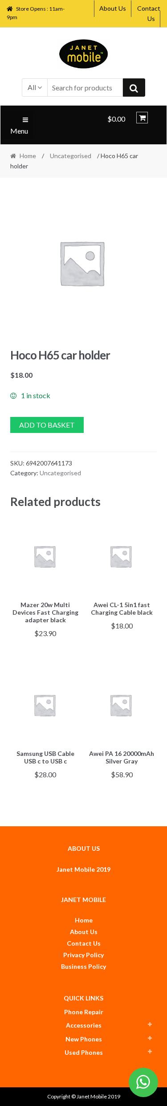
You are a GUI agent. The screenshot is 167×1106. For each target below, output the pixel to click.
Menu (19, 131)
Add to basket (47, 424)
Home (28, 155)
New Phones (83, 1039)
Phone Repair (83, 1012)
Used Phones (84, 1052)
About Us (112, 8)
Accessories (84, 1025)
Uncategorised (70, 155)
